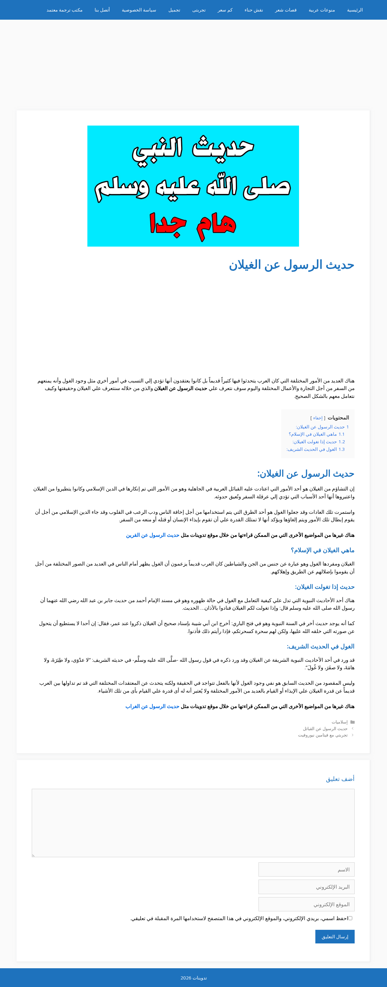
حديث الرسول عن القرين (153, 534)
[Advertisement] (193, 62)
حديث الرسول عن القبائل (325, 728)
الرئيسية (355, 10)
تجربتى (199, 10)
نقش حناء (254, 10)
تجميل (174, 10)
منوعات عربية (322, 10)
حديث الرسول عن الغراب (152, 706)
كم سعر (225, 10)
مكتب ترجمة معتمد (65, 10)
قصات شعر (286, 10)
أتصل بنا (102, 10)
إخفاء (318, 418)
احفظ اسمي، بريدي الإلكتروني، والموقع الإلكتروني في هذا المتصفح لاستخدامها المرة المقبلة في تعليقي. (239, 918)
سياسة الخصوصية (139, 10)
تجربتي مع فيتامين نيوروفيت (323, 735)
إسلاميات (340, 722)
